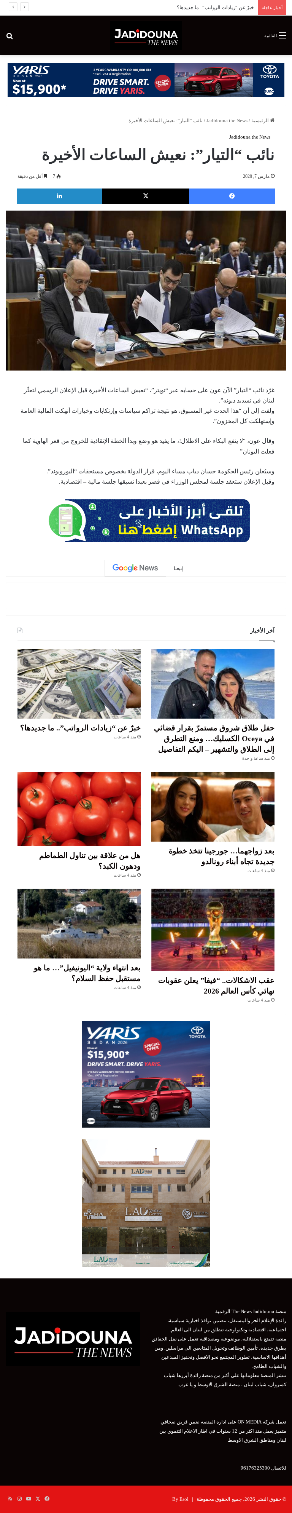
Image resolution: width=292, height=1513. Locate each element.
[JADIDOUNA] (146, 35)
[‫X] (145, 196)
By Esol (180, 1499)
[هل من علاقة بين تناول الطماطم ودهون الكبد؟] (79, 809)
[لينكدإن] (59, 196)
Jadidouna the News (227, 120)
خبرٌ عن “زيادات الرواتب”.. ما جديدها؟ (80, 728)
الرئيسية (260, 120)
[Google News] (135, 568)
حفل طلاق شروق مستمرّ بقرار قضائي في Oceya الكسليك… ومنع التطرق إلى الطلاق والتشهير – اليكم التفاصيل (214, 738)
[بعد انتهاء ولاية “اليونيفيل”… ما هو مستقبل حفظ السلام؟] (79, 924)
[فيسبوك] (232, 196)
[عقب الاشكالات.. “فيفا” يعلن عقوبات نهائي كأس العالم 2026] (213, 930)
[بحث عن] (9, 38)
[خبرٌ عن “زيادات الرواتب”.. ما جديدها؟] (79, 684)
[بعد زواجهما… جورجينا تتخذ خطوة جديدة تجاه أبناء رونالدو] (213, 807)
